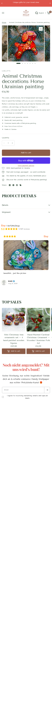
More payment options (26, 165)
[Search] (36, 13)
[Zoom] (41, 29)
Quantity (5, 138)
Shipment (6, 212)
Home (4, 22)
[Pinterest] (16, 185)
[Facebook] (9, 185)
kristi (10, 281)
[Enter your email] (47, 390)
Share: (4, 185)
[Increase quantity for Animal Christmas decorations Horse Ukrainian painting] (12, 143)
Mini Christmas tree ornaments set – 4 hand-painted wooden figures (13, 338)
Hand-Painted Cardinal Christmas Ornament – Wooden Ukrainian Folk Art (38, 338)
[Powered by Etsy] (46, 236)
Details (5, 205)
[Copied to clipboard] (20, 185)
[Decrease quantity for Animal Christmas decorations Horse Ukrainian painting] (4, 143)
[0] (48, 13)
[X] (13, 185)
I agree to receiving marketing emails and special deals (27, 397)
